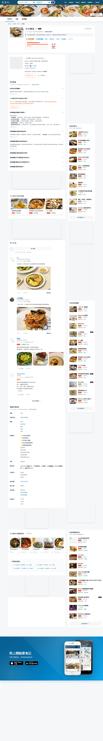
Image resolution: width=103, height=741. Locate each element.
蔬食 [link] (21, 421)
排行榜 (97, 2)
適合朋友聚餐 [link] (23, 492)
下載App (77, 2)
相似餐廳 (24, 19)
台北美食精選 (30, 39)
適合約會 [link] (22, 490)
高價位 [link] (22, 485)
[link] (85, 135)
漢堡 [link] (21, 431)
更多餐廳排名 (80, 217)
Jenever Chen (21, 373)
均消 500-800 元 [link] (24, 481)
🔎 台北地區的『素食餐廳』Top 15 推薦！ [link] (23, 564)
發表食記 (71, 2)
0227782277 (33, 68)
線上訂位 (31, 75)
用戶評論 (13, 243)
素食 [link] (46, 39)
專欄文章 (83, 2)
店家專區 (90, 2)
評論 (17, 19)
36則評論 (53, 48)
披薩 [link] (21, 429)
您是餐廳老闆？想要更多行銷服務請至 (36, 71)
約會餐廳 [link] (64, 39)
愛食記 (9, 23)
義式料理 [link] (52, 39)
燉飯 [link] (21, 426)
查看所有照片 (97, 14)
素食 (18, 23)
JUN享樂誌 (20, 298)
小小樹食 (29, 28)
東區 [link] (21, 413)
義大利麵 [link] (22, 424)
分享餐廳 (42, 75)
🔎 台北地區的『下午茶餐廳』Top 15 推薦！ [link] (23, 568)
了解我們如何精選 (48, 31)
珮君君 (18, 338)
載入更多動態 (35, 401)
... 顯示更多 (19, 390)
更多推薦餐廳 (80, 408)
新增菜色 (29, 533)
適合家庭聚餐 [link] (23, 494)
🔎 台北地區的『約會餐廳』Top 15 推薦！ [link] (47, 568)
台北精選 (14, 23)
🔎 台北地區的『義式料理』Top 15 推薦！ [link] (46, 564)
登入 (66, 2)
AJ (17, 257)
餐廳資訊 (9, 19)
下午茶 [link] (57, 39)
